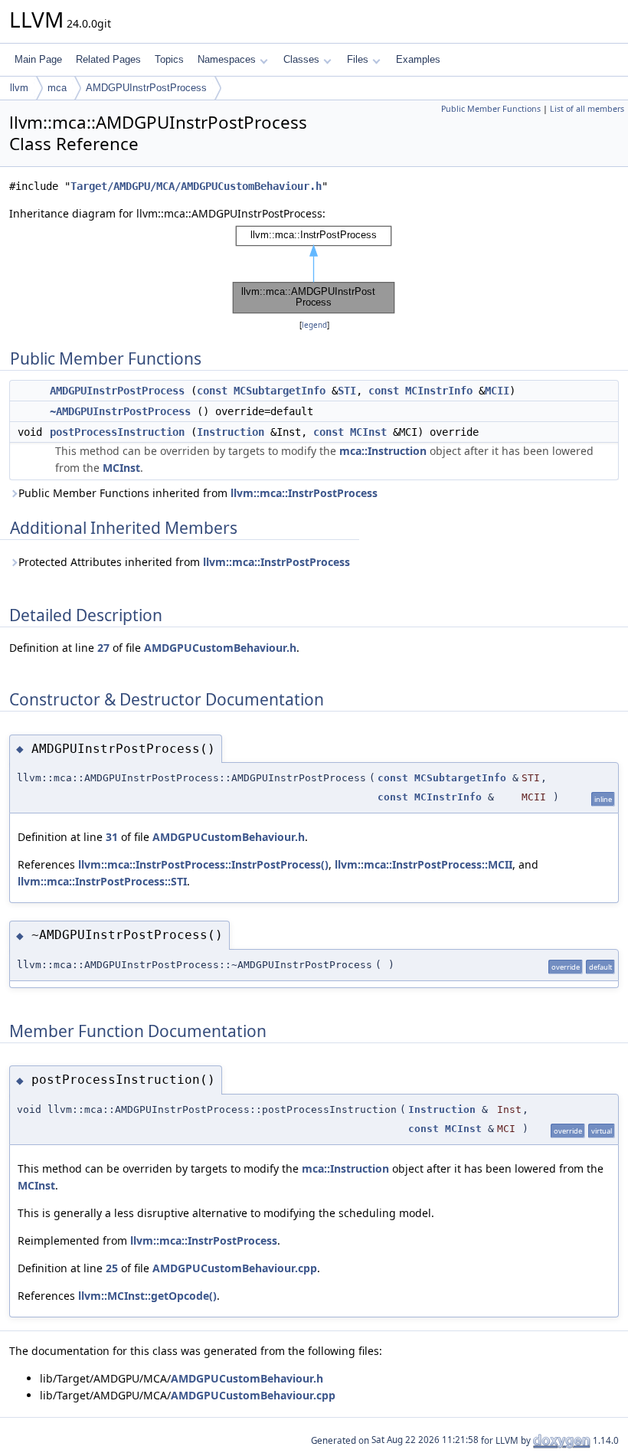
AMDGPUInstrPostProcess (146, 87)
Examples (418, 59)
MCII (497, 391)
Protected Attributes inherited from (184, 562)
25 (112, 1268)
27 (103, 647)
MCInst (368, 432)
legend (314, 325)
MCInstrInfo (439, 391)
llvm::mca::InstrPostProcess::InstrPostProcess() (203, 864)
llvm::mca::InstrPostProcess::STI (102, 881)
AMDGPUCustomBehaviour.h (220, 647)
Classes (301, 59)
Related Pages (108, 59)
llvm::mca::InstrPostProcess (304, 493)
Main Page (38, 59)
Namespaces (227, 59)
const (212, 391)
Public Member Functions (491, 108)
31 (112, 837)
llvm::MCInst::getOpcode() (147, 1295)
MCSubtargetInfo (279, 391)
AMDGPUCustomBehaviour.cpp (234, 1268)
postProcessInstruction (117, 432)
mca (57, 87)
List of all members (587, 108)
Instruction (230, 432)
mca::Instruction (383, 450)
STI (347, 391)
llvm (19, 87)
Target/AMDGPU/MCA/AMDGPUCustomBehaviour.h (196, 186)
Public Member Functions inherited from (198, 493)
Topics (169, 59)
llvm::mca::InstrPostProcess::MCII (423, 864)
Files (357, 59)
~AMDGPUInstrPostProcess (120, 411)
